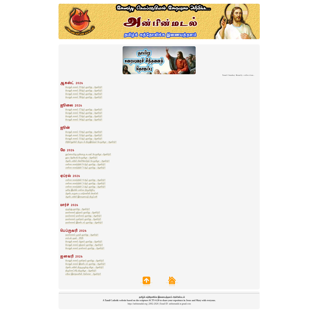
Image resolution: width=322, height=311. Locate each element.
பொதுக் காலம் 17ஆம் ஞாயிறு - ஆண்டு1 (83, 109)
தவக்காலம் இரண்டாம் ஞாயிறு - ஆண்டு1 (84, 222)
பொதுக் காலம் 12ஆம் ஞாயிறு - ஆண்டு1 (83, 135)
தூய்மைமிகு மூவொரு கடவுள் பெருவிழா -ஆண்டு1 (88, 154)
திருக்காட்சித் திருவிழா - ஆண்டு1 (80, 270)
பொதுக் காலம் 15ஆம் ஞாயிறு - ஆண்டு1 (83, 116)
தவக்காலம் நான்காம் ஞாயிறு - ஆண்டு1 (83, 215)
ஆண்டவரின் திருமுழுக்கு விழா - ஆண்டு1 (84, 267)
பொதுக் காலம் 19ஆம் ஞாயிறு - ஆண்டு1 (83, 93)
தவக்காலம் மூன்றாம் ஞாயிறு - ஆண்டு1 (83, 219)
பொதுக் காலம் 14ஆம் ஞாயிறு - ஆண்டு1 (83, 119)
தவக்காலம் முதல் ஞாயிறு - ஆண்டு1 (81, 234)
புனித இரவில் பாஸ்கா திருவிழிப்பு (80, 190)
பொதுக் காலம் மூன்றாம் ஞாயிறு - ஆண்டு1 (84, 260)
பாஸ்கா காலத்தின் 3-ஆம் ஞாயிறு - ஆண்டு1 (85, 183)
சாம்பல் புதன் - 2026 (74, 238)
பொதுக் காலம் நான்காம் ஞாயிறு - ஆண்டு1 (84, 248)
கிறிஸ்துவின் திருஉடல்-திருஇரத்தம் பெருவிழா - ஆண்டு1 (90, 142)
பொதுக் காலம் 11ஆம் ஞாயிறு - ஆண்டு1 (83, 138)
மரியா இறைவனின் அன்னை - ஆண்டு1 (83, 274)
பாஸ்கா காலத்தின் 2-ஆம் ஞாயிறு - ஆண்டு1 (85, 186)
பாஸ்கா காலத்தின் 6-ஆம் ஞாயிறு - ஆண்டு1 (85, 164)
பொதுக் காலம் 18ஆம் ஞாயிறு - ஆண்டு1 (83, 97)
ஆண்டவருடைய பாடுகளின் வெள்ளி (81, 193)
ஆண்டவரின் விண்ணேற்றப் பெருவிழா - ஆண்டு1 (87, 161)
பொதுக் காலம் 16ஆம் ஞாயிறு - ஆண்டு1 (83, 112)
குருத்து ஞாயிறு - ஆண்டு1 (77, 209)
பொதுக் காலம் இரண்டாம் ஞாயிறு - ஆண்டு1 (85, 264)
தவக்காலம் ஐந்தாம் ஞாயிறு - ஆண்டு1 (82, 212)
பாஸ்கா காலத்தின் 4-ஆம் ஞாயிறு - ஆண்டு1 (85, 180)
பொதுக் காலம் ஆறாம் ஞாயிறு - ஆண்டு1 (83, 241)
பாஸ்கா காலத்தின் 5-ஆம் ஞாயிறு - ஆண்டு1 (85, 167)
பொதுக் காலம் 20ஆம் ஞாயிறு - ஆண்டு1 (83, 90)
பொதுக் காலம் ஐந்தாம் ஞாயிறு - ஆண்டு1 (84, 245)
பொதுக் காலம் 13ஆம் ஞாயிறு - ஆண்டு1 (83, 132)
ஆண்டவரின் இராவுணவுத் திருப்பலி (81, 196)
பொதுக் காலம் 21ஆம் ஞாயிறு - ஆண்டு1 (83, 87)
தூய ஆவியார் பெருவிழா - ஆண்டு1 (81, 157)
